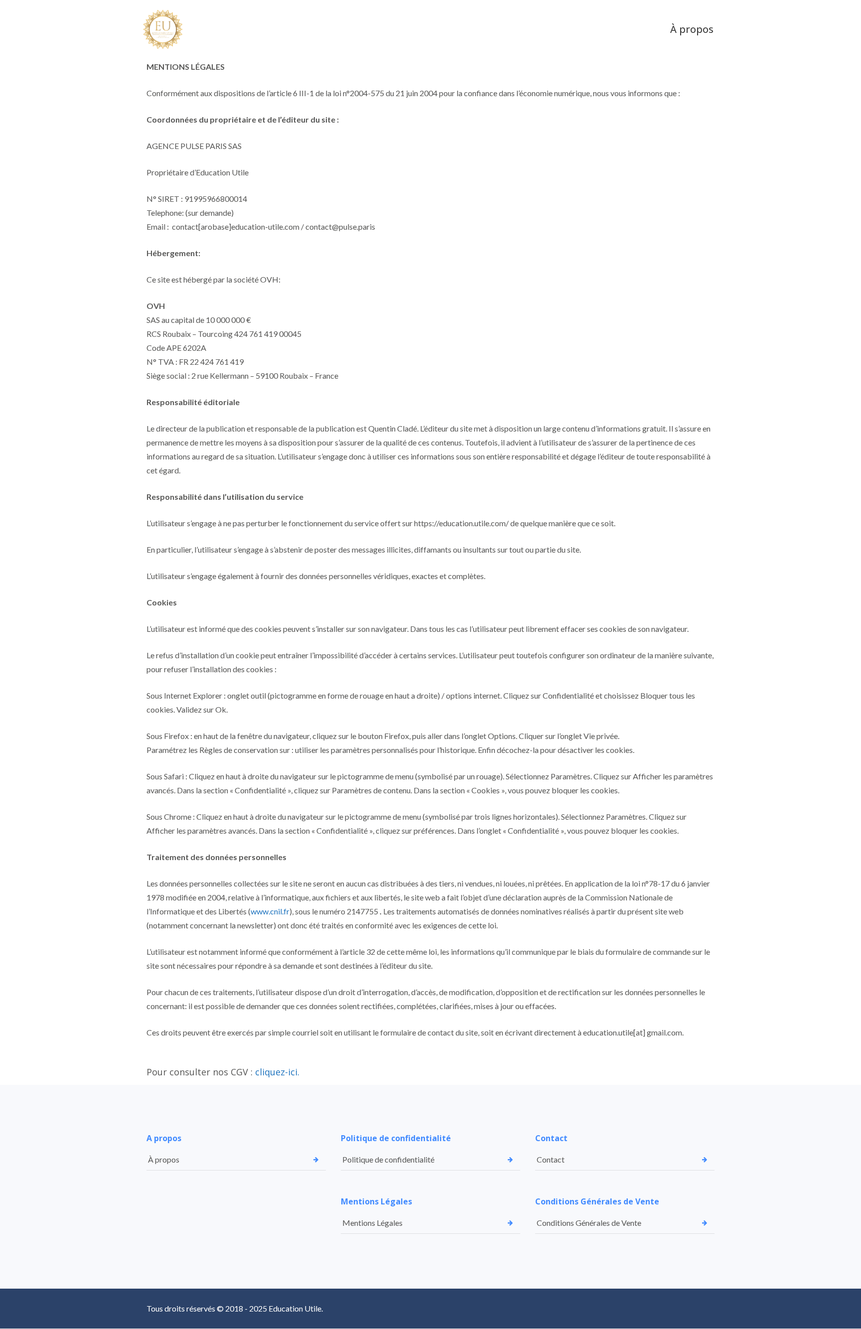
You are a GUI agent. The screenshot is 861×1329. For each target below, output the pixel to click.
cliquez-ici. (277, 1072)
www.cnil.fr (270, 911)
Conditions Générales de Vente (589, 1222)
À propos (163, 1159)
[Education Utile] (165, 29)
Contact (551, 1159)
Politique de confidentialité (388, 1159)
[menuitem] (692, 29)
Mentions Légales (372, 1222)
